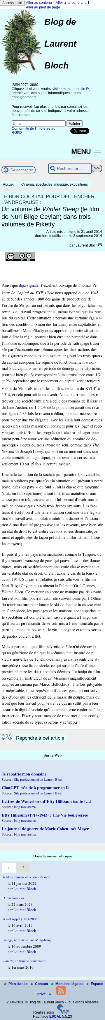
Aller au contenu (39, 3)
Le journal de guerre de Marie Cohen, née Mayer (45, 829)
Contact (42, 984)
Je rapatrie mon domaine (24, 774)
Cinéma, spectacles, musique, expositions (54, 184)
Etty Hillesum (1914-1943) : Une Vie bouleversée (45, 815)
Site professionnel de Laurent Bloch (38, 779)
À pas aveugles (13, 898)
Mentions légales (69, 984)
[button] (98, 149)
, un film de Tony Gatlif (24, 961)
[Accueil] (22, 74)
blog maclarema (25, 806)
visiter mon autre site (68, 89)
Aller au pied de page (43, 7)
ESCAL (55, 1016)
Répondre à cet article (40, 738)
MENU (81, 150)
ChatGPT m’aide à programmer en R (35, 788)
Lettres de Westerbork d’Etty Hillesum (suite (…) (46, 801)
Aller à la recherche (71, 3)
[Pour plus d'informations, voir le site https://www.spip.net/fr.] (63, 1012)
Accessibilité (12, 3)
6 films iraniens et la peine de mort (26, 877)
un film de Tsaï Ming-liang (27, 940)
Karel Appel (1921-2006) (20, 919)
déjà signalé (28, 285)
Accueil (9, 184)
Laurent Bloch (87, 245)
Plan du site (18, 984)
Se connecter (21, 170)
